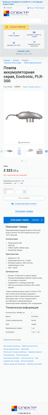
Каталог (16, 60)
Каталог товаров (17, 27)
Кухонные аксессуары (13, 63)
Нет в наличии (24, 198)
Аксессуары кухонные (33, 63)
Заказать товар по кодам (34, 35)
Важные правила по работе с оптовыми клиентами (22, 3)
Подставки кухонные (11, 358)
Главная (9, 8)
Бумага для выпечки (29, 346)
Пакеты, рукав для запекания (14, 364)
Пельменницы (9, 355)
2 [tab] (26, 161)
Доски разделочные (11, 349)
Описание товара (20, 220)
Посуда (25, 60)
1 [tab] (22, 161)
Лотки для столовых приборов (15, 352)
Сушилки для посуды (11, 361)
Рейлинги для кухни (34, 364)
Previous (1, 151)
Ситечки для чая (27, 358)
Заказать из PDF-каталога (34, 45)
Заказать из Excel (14, 45)
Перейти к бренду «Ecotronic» (32, 87)
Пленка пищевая (22, 355)
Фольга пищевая (27, 361)
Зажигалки (25, 349)
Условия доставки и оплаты (25, 204)
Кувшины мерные (35, 352)
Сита (36, 358)
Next (46, 151)
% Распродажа (14, 36)
